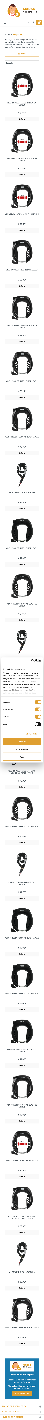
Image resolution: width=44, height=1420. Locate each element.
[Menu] (5, 22)
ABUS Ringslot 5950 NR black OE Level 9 (22, 1050)
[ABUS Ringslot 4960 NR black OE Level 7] (22, 1087)
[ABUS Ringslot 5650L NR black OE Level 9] (22, 85)
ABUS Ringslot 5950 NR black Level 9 (22, 938)
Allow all (22, 741)
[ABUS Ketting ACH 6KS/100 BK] (22, 475)
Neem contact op (22, 1393)
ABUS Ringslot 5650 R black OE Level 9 (22, 828)
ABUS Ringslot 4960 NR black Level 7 (22, 1328)
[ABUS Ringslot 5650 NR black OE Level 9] (22, 586)
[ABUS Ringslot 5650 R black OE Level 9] (22, 809)
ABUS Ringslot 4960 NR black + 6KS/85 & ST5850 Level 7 (22, 1217)
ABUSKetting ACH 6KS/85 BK (22, 1272)
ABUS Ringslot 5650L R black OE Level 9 (22, 159)
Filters (23, 54)
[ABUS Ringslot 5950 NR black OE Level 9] (22, 1031)
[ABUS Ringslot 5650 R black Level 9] (22, 363)
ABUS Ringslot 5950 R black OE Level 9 (22, 995)
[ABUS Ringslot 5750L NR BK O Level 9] (22, 196)
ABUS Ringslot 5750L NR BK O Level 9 (22, 214)
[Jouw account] (33, 22)
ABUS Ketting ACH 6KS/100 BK (22, 492)
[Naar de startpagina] (22, 10)
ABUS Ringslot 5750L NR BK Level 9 (22, 1161)
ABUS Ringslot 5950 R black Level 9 (22, 548)
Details (22, 119)
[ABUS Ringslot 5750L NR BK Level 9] (22, 1143)
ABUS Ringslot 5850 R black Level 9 (22, 270)
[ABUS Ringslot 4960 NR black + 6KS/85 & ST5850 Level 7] (22, 1198)
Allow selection (22, 749)
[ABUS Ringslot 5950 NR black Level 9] (22, 920)
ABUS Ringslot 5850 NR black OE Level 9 (22, 326)
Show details (31, 734)
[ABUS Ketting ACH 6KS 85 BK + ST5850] (22, 864)
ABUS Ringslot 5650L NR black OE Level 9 (22, 104)
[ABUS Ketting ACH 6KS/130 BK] (22, 642)
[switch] (38, 709)
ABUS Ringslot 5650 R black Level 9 (22, 381)
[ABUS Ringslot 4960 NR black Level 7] (22, 1310)
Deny (22, 757)
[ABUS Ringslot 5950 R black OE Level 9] (22, 976)
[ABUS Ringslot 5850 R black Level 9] (22, 252)
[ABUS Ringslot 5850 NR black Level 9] (22, 419)
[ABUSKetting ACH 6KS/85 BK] (22, 1254)
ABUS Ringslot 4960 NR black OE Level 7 (22, 1106)
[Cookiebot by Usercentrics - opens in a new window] (31, 660)
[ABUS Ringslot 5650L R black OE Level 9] (22, 141)
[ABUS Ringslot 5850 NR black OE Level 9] (22, 308)
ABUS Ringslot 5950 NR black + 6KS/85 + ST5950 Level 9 (22, 772)
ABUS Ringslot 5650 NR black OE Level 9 (22, 605)
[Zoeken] (27, 22)
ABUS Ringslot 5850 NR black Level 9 (22, 437)
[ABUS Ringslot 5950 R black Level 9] (22, 530)
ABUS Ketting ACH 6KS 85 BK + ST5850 (22, 883)
